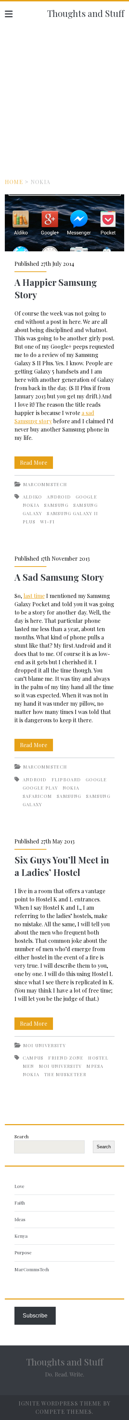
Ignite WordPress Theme (60, 1403)
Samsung (56, 505)
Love (19, 1186)
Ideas (19, 1219)
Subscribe (35, 1315)
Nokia (31, 505)
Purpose (23, 1252)
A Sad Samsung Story (59, 577)
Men (28, 1066)
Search (21, 1136)
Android (59, 497)
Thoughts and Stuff (85, 13)
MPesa (95, 1066)
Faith (19, 1203)
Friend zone (65, 1058)
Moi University (44, 1045)
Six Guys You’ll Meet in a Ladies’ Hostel (61, 866)
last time (34, 595)
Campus (33, 1058)
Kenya (21, 1236)
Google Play (40, 788)
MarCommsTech (45, 484)
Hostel (98, 1058)
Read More (36, 463)
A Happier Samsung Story (64, 222)
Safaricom (37, 796)
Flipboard (66, 779)
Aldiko (32, 497)
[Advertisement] (64, 93)
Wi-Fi (47, 521)
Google (86, 497)
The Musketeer (65, 1074)
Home (14, 181)
